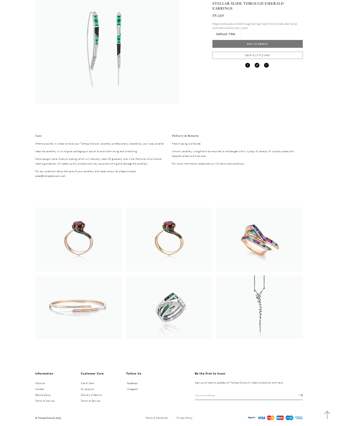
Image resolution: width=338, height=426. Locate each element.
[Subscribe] (299, 395)
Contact (39, 389)
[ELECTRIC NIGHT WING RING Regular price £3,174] (259, 239)
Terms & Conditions (157, 418)
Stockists (40, 383)
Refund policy (43, 395)
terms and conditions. (232, 164)
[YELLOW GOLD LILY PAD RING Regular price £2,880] (169, 239)
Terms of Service (44, 401)
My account (87, 389)
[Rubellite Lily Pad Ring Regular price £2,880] (78, 239)
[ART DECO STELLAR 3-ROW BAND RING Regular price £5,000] (169, 307)
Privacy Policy (184, 418)
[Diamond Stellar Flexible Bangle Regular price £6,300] (78, 307)
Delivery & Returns (91, 395)
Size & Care (87, 383)
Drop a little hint (257, 55)
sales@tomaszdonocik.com (50, 176)
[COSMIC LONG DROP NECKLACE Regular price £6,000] (259, 307)
